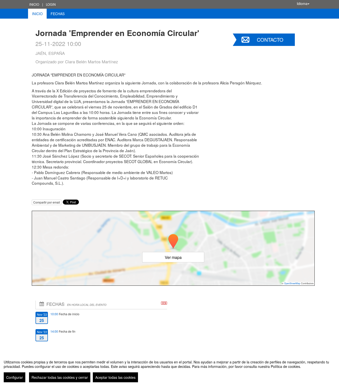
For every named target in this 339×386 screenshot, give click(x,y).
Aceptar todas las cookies (115, 377)
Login (51, 4)
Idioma (302, 3)
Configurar (14, 377)
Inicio (34, 4)
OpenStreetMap (292, 283)
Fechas (58, 13)
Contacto (270, 39)
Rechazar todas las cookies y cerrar (60, 377)
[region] (169, 369)
